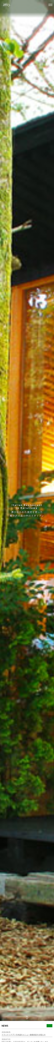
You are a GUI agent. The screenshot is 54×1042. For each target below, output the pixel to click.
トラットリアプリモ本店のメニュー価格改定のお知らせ (24, 1034)
